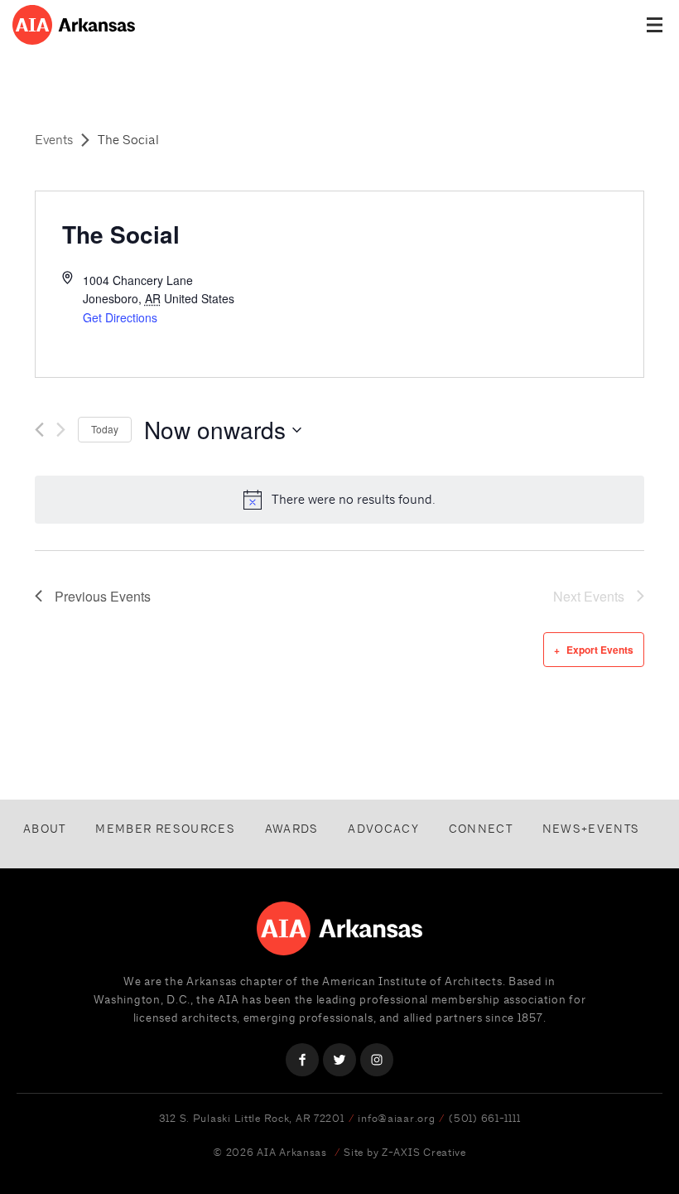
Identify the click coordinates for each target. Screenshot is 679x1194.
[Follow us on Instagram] (376, 1059)
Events (54, 139)
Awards (292, 828)
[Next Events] (60, 429)
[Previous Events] (39, 429)
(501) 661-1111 (484, 1118)
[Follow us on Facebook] (302, 1059)
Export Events (599, 649)
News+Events (591, 828)
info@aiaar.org (396, 1118)
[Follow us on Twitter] (339, 1059)
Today (104, 429)
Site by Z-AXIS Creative (405, 1152)
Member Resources (165, 828)
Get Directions (120, 317)
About (44, 828)
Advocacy (383, 828)
